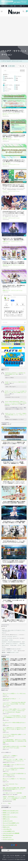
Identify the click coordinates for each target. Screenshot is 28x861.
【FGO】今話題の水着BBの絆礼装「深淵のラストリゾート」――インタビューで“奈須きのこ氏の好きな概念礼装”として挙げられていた (16, 403)
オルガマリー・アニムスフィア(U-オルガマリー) (11, 641)
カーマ (3, 643)
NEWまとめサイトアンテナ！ (10, 816)
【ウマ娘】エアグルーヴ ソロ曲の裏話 (12, 793)
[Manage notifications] (1, 847)
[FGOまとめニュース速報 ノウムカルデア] (14, 11)
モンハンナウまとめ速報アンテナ (11, 823)
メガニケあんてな (7, 829)
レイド (15, 650)
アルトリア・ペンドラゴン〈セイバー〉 (9, 636)
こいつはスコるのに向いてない (10, 784)
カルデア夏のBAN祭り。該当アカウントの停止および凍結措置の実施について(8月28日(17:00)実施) (14, 741)
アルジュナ (4, 632)
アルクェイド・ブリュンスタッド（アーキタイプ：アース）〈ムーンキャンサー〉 (13, 631)
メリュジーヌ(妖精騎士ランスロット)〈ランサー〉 (11, 648)
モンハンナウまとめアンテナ (10, 825)
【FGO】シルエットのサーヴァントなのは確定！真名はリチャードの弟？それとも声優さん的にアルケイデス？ (15, 392)
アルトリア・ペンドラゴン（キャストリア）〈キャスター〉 (13, 638)
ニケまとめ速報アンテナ (9, 831)
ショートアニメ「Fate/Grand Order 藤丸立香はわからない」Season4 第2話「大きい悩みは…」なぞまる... (14, 704)
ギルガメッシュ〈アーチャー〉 (12, 643)
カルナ (23, 641)
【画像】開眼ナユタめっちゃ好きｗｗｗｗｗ (14, 764)
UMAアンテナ (6, 818)
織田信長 (3, 652)
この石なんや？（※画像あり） (10, 755)
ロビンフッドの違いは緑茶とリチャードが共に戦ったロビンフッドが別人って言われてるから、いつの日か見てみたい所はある (14, 711)
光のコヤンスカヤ (21, 650)
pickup (3, 628)
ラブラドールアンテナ (8, 839)
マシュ (24, 645)
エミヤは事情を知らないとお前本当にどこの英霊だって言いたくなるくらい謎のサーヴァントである (14, 729)
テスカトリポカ (13, 645)
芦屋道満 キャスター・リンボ (12, 652)
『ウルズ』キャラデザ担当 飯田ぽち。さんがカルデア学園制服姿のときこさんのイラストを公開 (14, 717)
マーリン (3, 647)
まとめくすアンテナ (8, 820)
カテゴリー (3, 848)
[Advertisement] (14, 31)
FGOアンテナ (6, 814)
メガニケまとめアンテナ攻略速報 (11, 833)
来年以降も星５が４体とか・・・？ (11, 698)
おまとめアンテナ (7, 837)
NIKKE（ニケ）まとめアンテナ (10, 812)
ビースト (19, 645)
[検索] (24, 322)
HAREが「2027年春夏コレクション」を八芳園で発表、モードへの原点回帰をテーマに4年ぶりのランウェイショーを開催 (14, 798)
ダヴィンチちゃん (5, 645)
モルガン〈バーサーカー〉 (7, 650)
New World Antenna (8, 835)
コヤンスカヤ (22, 643)
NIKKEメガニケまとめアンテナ (10, 810)
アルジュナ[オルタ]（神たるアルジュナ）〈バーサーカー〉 (13, 634)
